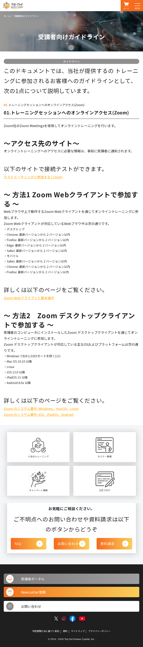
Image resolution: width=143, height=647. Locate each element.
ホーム (7, 15)
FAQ (18, 543)
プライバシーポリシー (99, 631)
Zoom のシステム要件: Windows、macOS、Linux (41, 408)
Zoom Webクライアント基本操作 (29, 297)
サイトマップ (78, 631)
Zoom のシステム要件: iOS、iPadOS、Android (38, 414)
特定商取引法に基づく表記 (45, 631)
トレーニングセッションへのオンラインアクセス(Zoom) (46, 105)
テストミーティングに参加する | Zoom (33, 176)
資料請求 (107, 543)
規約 (65, 631)
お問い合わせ (68, 543)
